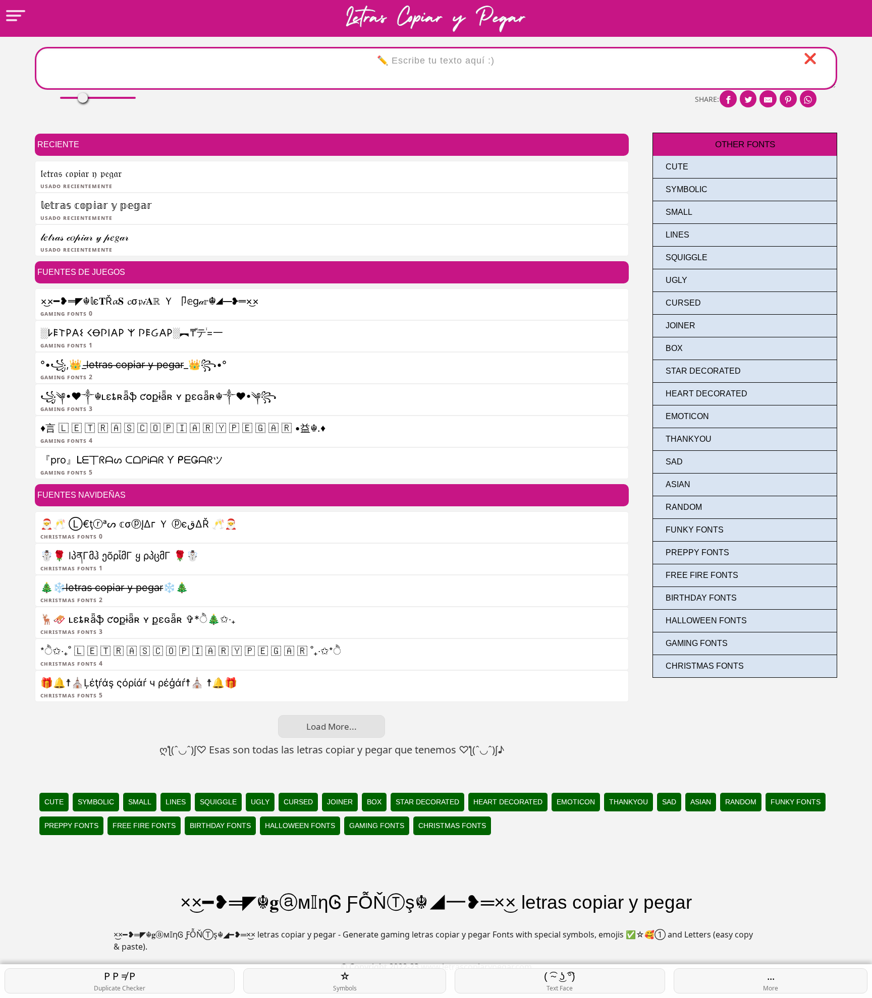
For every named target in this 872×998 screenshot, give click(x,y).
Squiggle (686, 257)
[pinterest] (788, 98)
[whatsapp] (808, 98)
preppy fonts (697, 552)
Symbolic (686, 189)
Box (674, 348)
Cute (677, 166)
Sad (674, 461)
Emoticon (687, 416)
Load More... (331, 726)
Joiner (680, 325)
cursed (683, 303)
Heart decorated (706, 393)
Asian (678, 484)
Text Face (559, 981)
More (770, 980)
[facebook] (728, 98)
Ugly (676, 280)
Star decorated (703, 371)
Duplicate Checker (119, 980)
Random (684, 507)
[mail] (768, 98)
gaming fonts (697, 643)
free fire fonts (702, 575)
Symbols (345, 980)
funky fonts (695, 529)
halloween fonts (706, 620)
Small (679, 212)
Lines (677, 234)
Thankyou (689, 439)
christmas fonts (705, 666)
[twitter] (748, 98)
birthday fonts (701, 598)
